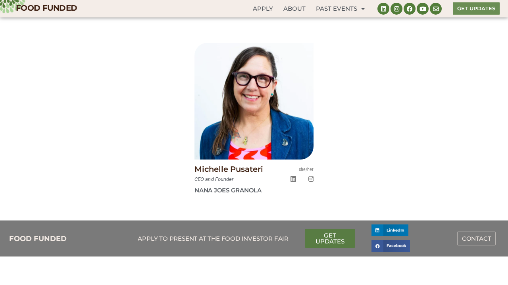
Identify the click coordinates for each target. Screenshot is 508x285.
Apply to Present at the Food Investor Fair (213, 238)
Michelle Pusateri (228, 169)
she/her (306, 169)
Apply (263, 8)
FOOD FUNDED (46, 8)
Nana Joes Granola (228, 190)
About (294, 8)
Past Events (336, 8)
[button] (389, 230)
